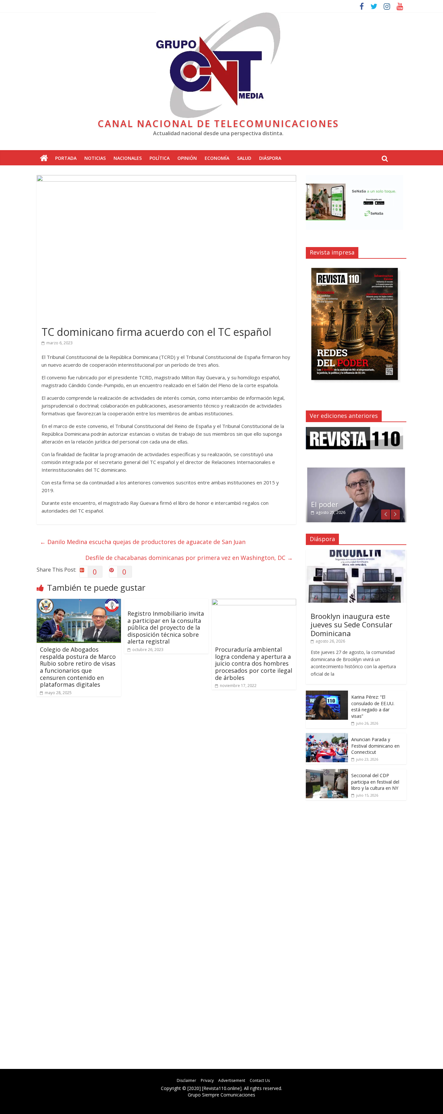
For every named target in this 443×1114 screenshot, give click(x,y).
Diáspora (270, 158)
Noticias (95, 158)
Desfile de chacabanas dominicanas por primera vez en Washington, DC (189, 558)
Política (160, 158)
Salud (244, 158)
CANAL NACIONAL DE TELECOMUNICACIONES (218, 123)
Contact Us (260, 1080)
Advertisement (231, 1080)
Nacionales (128, 158)
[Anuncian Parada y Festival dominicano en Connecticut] (327, 736)
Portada (66, 158)
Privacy (207, 1080)
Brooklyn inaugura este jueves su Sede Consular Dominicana (351, 624)
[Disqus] (166, 794)
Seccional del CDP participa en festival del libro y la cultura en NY (375, 781)
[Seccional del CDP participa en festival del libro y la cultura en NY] (327, 772)
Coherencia (330, 504)
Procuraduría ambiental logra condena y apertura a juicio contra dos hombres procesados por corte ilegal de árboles (253, 663)
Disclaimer (186, 1080)
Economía (217, 158)
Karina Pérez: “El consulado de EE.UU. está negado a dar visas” (372, 706)
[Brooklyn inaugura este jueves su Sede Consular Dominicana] (356, 553)
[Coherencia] (356, 470)
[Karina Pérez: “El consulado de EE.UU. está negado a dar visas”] (327, 694)
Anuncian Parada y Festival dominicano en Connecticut (375, 745)
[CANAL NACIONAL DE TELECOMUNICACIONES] (44, 158)
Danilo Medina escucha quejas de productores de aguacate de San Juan (142, 542)
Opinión (187, 158)
